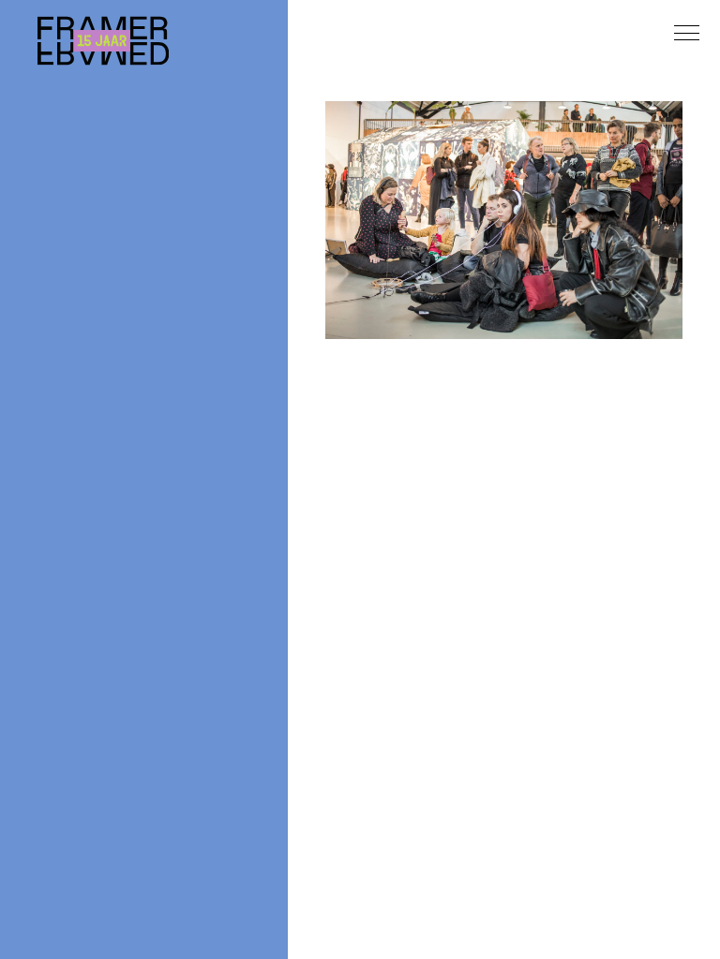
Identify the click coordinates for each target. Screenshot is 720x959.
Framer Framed (103, 41)
